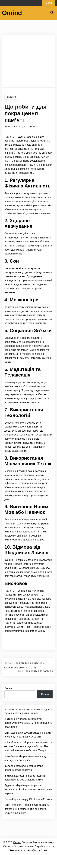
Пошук (8, 688)
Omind (12, 12)
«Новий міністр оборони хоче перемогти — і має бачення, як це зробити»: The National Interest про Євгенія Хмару (28, 746)
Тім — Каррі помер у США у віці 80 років (28, 799)
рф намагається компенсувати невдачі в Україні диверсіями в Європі (28, 711)
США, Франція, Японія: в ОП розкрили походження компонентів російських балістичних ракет (26, 809)
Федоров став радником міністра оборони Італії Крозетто (23, 768)
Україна (11, 96)
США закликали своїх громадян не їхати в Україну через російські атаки (27, 734)
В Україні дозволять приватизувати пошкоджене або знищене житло (25, 777)
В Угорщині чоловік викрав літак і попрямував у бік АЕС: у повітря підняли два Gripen (28, 723)
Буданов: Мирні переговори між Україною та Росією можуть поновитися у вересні (28, 789)
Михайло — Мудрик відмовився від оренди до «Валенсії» (25, 758)
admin (35, 127)
